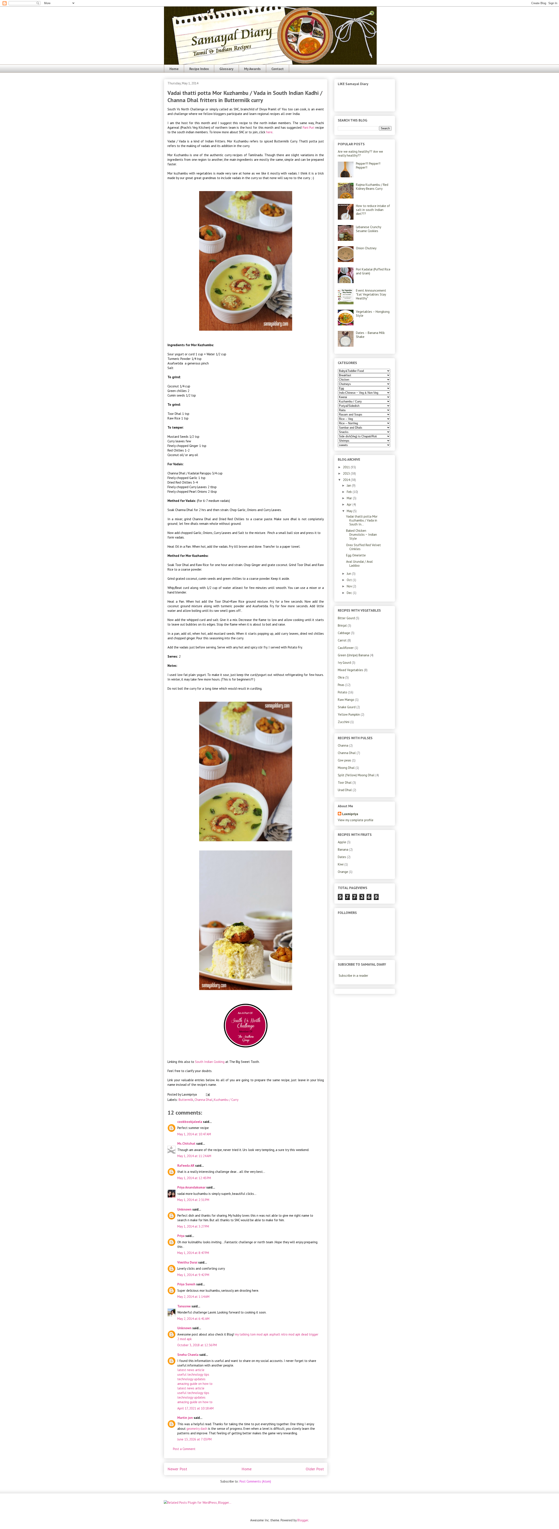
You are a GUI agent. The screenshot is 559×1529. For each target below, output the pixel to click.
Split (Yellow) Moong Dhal (356, 775)
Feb (350, 492)
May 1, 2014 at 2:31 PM (193, 1200)
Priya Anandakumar (191, 1187)
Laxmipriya (350, 814)
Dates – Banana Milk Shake (370, 335)
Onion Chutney (366, 248)
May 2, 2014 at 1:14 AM (193, 1297)
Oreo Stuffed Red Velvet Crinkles (363, 547)
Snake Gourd (346, 707)
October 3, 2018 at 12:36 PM (197, 1345)
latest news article (190, 1370)
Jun (349, 573)
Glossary (226, 69)
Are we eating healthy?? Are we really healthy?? (360, 153)
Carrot (342, 640)
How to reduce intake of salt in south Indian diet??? (373, 210)
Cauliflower (346, 648)
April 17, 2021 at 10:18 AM (195, 1408)
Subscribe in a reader (353, 975)
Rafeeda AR (185, 1165)
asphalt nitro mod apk (284, 1334)
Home (174, 69)
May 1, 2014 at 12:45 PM (194, 1178)
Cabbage (344, 633)
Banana (343, 849)
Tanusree (184, 1306)
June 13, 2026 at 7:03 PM (194, 1439)
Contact (277, 69)
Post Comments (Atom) (255, 1481)
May (350, 511)
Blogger (302, 1520)
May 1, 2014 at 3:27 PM (193, 1226)
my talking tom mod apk (251, 1334)
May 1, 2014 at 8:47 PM (193, 1253)
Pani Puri (308, 127)
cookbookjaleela (189, 1122)
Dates (342, 857)
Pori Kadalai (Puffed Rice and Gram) (373, 271)
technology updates (191, 1379)
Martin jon (185, 1418)
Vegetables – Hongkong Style (373, 314)
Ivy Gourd (344, 662)
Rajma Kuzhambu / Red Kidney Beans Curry (372, 187)
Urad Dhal (345, 790)
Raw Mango (346, 700)
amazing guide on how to (194, 1384)
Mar (350, 498)
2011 (347, 467)
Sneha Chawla (187, 1355)
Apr (349, 504)
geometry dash (196, 1428)
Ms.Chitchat (186, 1143)
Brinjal (342, 625)
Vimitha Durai (187, 1262)
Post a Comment (184, 1449)
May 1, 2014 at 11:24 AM (194, 1156)
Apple (342, 842)
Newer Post (177, 1468)
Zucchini (343, 722)
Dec (350, 593)
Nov (350, 586)
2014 (347, 480)
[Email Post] (207, 1094)
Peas (341, 685)
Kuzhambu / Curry (226, 1100)
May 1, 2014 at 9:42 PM (193, 1275)
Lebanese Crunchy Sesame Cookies (368, 229)
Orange (343, 872)
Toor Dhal (345, 782)
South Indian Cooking (210, 1062)
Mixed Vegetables (350, 670)
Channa (343, 745)
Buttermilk (186, 1100)
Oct (350, 580)
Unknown (184, 1209)
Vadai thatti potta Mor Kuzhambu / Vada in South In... (362, 520)
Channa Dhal (203, 1100)
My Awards (252, 69)
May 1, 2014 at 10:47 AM (194, 1134)
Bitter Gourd (346, 618)
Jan (349, 485)
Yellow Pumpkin (349, 714)
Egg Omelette (356, 555)
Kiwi (340, 864)
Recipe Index (199, 69)
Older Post (315, 1468)
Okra (341, 677)
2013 (347, 473)
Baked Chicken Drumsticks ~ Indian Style (361, 534)
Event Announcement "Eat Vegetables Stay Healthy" (371, 294)
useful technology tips (193, 1374)
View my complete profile (355, 820)
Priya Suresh (186, 1284)
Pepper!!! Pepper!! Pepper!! (368, 165)
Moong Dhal (346, 768)
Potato (342, 692)
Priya (181, 1236)
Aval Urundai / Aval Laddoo (359, 563)
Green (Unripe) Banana (353, 655)
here (269, 132)
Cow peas (344, 760)
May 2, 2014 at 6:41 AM (193, 1319)
